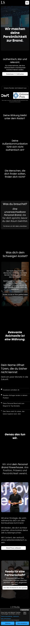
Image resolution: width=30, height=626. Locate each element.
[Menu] (27, 3)
